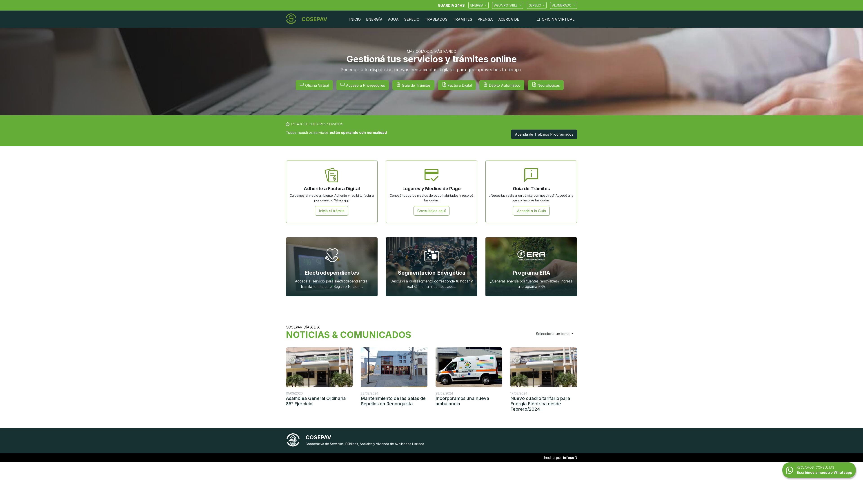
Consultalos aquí (431, 211)
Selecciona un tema (553, 333)
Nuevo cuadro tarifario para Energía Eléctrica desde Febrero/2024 (540, 404)
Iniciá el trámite (332, 211)
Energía (477, 5)
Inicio (355, 19)
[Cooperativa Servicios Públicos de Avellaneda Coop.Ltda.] (308, 19)
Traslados (436, 19)
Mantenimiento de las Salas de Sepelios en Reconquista (393, 401)
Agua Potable (506, 5)
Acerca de (508, 19)
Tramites (462, 19)
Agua (393, 19)
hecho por (560, 457)
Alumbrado (562, 5)
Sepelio (535, 5)
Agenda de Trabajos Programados (544, 134)
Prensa (485, 19)
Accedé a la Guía (531, 211)
